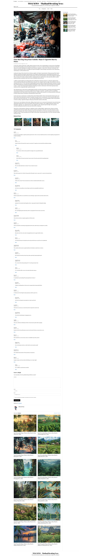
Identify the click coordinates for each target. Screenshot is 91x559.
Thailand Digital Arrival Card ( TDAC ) (30, 1)
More (51, 8)
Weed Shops (44, 1)
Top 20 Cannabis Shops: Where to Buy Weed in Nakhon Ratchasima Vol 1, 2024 (47, 522)
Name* (15, 389)
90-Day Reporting (20, 1)
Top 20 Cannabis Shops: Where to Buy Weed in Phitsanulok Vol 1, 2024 (47, 500)
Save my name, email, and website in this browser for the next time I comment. (25, 397)
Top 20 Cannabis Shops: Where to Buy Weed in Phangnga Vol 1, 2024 (23, 478)
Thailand (20, 403)
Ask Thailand (39, 1)
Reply (14, 137)
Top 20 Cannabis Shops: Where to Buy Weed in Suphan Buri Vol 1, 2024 (47, 456)
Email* (14, 392)
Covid (48, 8)
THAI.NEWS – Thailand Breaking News (45, 3)
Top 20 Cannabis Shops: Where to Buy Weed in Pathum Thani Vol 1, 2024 (23, 500)
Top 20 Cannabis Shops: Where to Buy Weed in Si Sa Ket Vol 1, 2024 (25, 522)
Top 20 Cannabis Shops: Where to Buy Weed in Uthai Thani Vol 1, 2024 (25, 433)
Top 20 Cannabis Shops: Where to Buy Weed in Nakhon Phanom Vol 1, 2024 (23, 544)
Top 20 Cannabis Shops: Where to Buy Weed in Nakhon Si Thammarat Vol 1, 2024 (47, 544)
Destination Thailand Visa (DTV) (52, 1)
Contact (59, 1)
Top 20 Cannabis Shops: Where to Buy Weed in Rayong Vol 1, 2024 (23, 456)
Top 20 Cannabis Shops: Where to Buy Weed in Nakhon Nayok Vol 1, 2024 (47, 478)
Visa (39, 8)
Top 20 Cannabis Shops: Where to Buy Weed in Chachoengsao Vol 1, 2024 (47, 433)
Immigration (44, 8)
